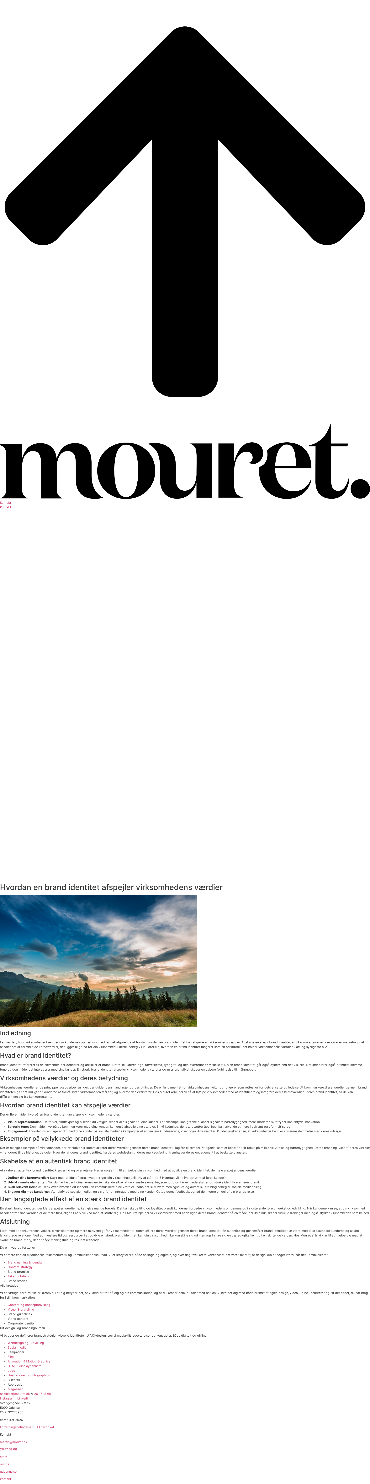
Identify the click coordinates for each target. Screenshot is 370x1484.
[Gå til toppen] (185, 422)
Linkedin (23, 1398)
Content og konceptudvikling (29, 1305)
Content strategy (20, 1267)
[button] (185, 502)
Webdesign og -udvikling (26, 1343)
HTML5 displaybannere (24, 1366)
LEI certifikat (44, 1427)
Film (11, 1357)
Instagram (7, 1398)
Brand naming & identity (25, 1262)
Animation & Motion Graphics (29, 1361)
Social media (17, 1347)
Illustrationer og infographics (29, 1375)
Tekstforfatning (19, 1276)
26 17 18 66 (42, 1394)
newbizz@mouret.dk (15, 1394)
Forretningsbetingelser (16, 1427)
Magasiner (15, 1389)
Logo (11, 1370)
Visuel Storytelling (21, 1309)
